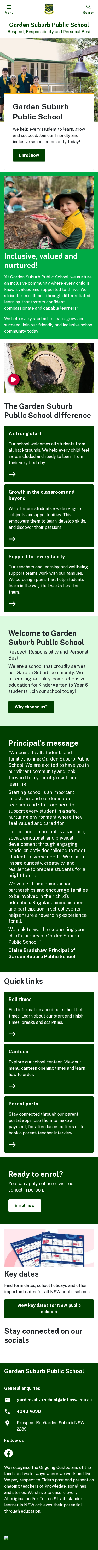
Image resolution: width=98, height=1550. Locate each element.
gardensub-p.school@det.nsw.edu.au (54, 1399)
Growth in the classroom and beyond (41, 495)
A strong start (25, 433)
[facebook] (8, 1455)
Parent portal (24, 1103)
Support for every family (37, 556)
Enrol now (29, 155)
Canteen (18, 1051)
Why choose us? (31, 706)
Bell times (20, 999)
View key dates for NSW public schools (49, 1308)
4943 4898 (29, 1411)
